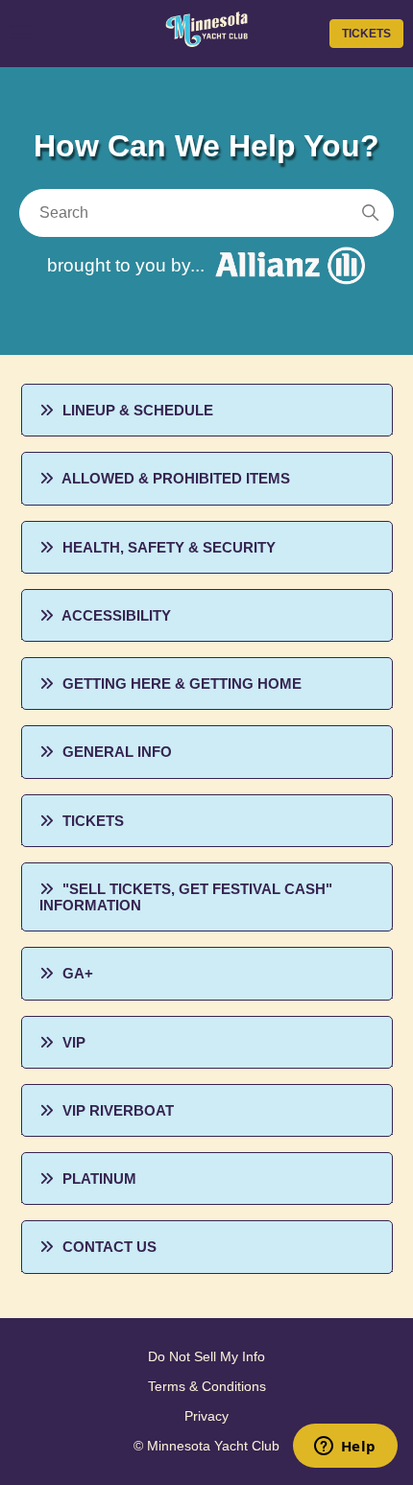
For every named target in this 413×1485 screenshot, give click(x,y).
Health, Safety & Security (169, 547)
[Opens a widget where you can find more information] (345, 1448)
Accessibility (116, 615)
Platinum (99, 1178)
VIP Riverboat (118, 1110)
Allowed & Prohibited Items (175, 478)
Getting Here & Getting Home (182, 683)
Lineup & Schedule (137, 410)
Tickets (366, 33)
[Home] (206, 41)
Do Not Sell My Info (206, 1356)
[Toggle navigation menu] (22, 33)
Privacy (206, 1416)
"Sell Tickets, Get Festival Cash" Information (185, 897)
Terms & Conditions (207, 1386)
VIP (73, 1042)
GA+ (77, 973)
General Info (117, 751)
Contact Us (109, 1246)
